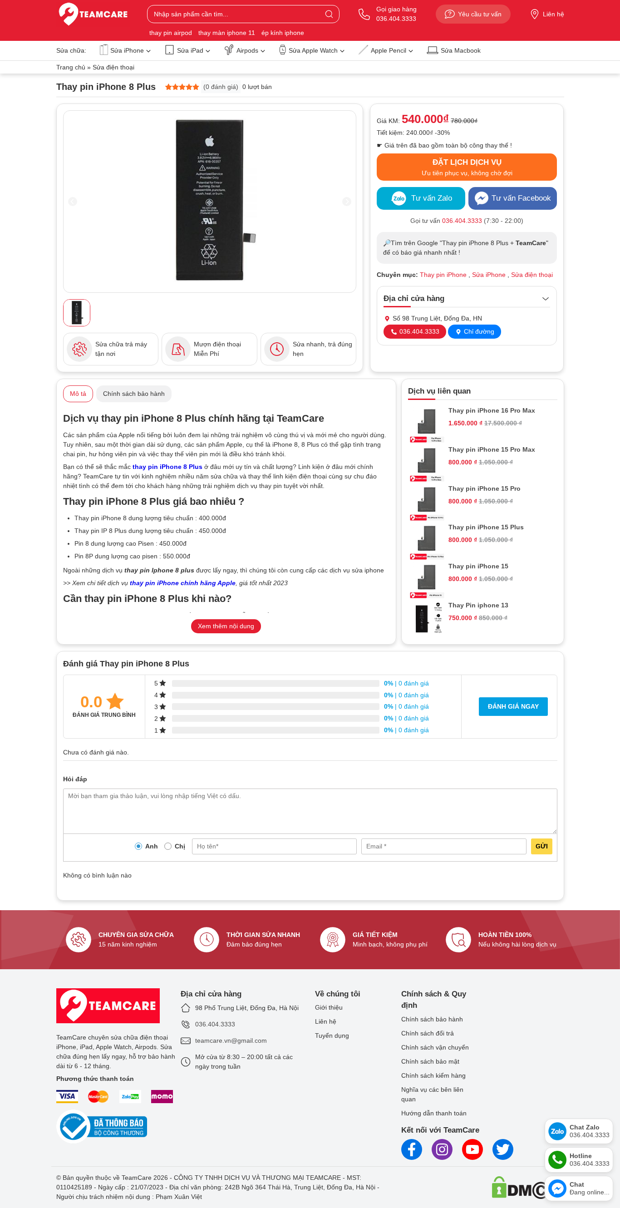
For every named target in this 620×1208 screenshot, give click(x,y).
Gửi (542, 846)
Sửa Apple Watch (313, 50)
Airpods (247, 50)
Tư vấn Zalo (431, 198)
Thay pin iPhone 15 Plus (486, 527)
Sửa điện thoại (113, 67)
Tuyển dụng (332, 1035)
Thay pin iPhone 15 (478, 566)
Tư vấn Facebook (521, 198)
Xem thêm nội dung (226, 626)
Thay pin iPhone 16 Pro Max (491, 410)
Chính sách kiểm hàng (433, 1075)
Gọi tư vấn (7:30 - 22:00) (466, 220)
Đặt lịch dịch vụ (467, 167)
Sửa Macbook (461, 50)
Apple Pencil (388, 50)
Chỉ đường (478, 331)
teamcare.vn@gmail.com (231, 1040)
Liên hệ (553, 14)
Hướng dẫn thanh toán (434, 1113)
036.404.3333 (418, 331)
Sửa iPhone (127, 50)
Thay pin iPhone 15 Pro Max (491, 449)
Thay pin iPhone (443, 274)
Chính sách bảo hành (134, 393)
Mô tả (78, 393)
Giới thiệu (329, 1007)
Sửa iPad (190, 50)
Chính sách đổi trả (427, 1033)
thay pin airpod (170, 32)
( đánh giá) (220, 86)
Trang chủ (70, 67)
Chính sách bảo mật (430, 1061)
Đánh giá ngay (513, 706)
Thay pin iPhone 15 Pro (484, 488)
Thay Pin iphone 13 (478, 605)
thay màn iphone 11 (226, 32)
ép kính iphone (282, 32)
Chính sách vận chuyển (435, 1047)
